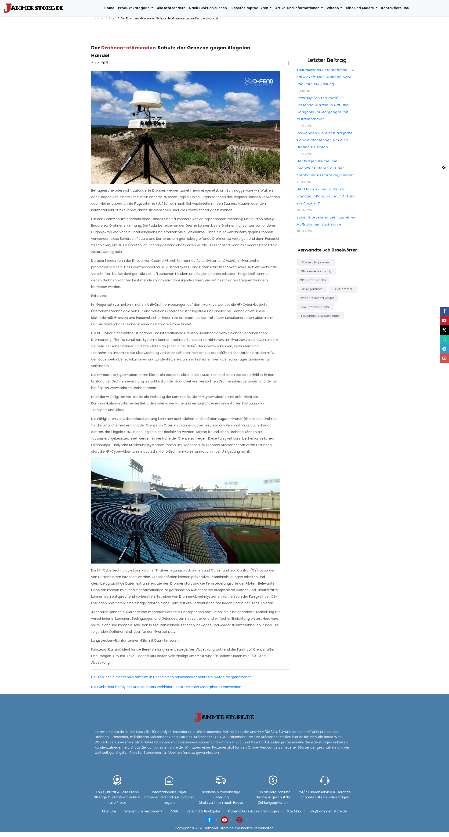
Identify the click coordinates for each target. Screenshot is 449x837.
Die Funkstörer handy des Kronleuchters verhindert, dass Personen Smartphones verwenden (166, 686)
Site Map (294, 811)
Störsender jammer (316, 262)
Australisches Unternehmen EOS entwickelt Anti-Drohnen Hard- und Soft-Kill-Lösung (326, 77)
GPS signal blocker (313, 280)
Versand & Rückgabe (203, 811)
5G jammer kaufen (315, 307)
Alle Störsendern (171, 8)
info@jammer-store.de (328, 811)
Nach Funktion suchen (208, 8)
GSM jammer (342, 289)
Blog (112, 18)
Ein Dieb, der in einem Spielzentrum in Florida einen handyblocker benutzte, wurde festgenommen (171, 677)
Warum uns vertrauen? (143, 811)
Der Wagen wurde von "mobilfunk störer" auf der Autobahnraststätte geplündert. (326, 168)
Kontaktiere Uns (395, 8)
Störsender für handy (316, 271)
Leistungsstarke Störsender (320, 316)
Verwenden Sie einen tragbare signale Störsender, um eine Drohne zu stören (325, 140)
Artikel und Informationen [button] (297, 8)
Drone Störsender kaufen (317, 298)
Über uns (109, 811)
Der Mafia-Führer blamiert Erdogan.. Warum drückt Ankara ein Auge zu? (326, 196)
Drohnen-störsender (128, 47)
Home (109, 8)
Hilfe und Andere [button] (360, 8)
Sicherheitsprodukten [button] (250, 8)
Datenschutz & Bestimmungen (253, 811)
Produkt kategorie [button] (134, 8)
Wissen (333, 8)
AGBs (174, 811)
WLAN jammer (312, 289)
